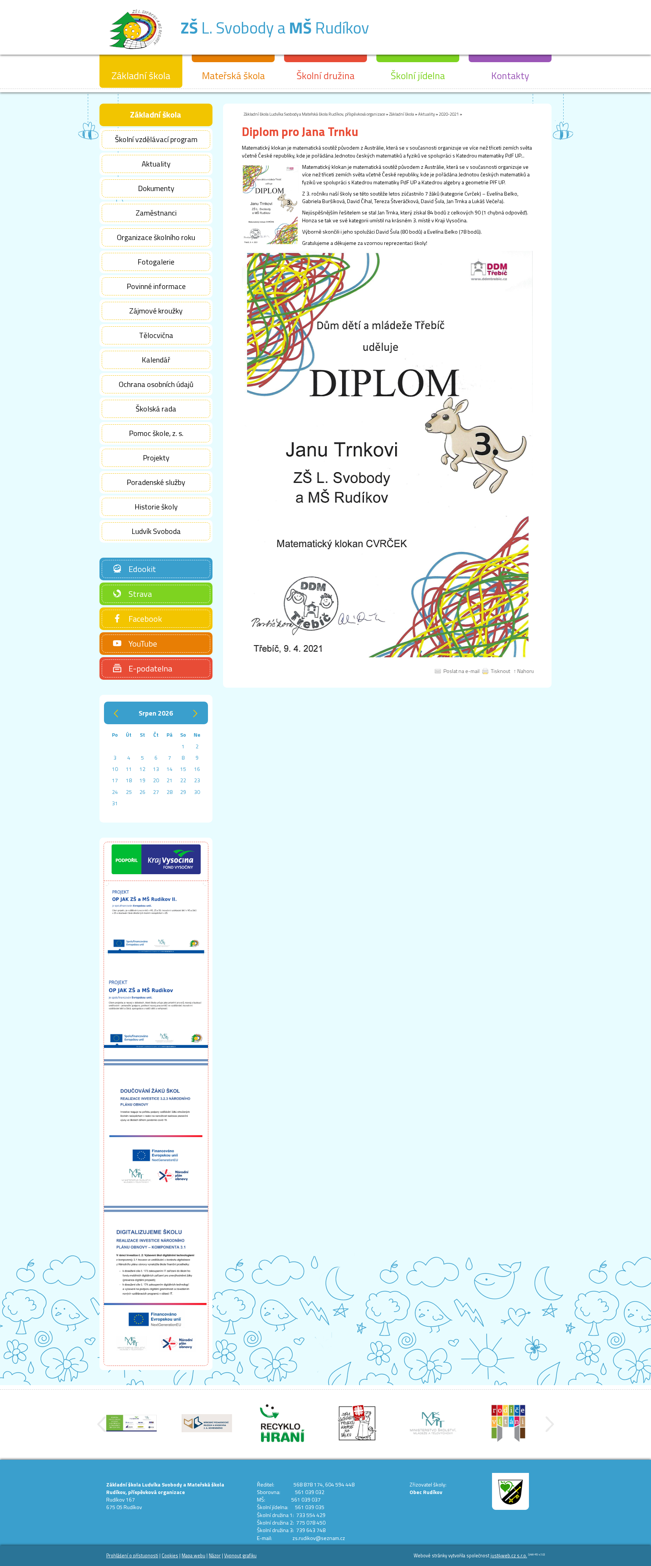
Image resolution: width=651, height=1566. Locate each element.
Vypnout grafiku (240, 1555)
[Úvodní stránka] (135, 53)
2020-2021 (449, 114)
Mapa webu (193, 1555)
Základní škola (401, 114)
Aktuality (426, 114)
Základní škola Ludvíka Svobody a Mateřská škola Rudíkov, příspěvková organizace (314, 114)
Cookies (170, 1555)
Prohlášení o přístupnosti (132, 1555)
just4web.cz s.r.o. (509, 1555)
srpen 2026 (156, 713)
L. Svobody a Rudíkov (274, 27)
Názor (215, 1555)
